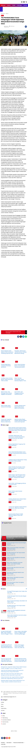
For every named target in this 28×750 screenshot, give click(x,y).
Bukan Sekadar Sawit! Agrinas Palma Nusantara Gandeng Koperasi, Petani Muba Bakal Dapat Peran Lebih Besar (7, 352)
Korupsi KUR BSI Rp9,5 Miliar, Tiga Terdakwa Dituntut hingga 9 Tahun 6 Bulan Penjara (7, 633)
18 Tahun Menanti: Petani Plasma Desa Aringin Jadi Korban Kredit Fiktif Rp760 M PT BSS (21, 660)
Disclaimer (9, 742)
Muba (2, 15)
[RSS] (9, 738)
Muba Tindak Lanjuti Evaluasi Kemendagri (6, 406)
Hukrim (3, 628)
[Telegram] (23, 337)
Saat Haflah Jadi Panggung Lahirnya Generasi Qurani (19, 393)
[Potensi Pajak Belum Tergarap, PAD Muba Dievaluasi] (7, 359)
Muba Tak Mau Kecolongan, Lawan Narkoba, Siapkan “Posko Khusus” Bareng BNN (20, 379)
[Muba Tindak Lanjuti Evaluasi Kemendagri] (7, 400)
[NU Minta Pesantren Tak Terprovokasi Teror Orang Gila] (3, 606)
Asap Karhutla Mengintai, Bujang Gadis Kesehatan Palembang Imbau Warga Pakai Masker (12, 671)
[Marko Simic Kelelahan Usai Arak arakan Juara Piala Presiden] (3, 616)
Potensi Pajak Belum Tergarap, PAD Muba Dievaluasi (6, 366)
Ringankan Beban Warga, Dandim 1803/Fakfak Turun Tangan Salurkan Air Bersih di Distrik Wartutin (13, 681)
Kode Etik (3, 744)
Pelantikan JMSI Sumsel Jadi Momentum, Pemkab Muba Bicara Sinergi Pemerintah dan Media (21, 352)
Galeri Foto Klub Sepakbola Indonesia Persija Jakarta (16, 558)
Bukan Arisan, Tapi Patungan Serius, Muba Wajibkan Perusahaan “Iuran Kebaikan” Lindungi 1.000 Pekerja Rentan (7, 393)
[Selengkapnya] (26, 588)
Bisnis (2, 706)
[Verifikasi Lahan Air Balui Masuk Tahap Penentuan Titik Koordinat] (7, 373)
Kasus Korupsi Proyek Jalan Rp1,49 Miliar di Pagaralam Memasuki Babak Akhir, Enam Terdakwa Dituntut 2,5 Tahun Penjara (6, 660)
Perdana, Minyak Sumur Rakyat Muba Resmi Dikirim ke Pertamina (20, 407)
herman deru (5, 722)
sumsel (4, 724)
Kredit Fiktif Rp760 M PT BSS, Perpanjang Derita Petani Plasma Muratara (7, 646)
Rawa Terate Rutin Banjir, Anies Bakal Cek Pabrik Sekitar (15, 548)
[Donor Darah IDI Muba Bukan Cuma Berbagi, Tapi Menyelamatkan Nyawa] (21, 359)
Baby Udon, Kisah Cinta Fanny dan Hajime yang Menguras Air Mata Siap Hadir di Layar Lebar (11, 674)
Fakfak (2, 702)
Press (2, 704)
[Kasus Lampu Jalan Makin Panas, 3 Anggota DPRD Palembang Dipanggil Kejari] (21, 626)
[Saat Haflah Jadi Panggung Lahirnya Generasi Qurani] (21, 387)
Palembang (3, 708)
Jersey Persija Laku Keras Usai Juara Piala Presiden (15, 568)
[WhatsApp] (26, 337)
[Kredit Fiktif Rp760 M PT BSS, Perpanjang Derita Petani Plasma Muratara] (7, 640)
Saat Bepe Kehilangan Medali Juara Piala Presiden (15, 573)
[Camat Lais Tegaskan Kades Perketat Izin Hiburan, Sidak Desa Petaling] (7, 414)
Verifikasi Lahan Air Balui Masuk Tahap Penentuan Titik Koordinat (7, 379)
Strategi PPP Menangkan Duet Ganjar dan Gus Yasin (17, 592)
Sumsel (2, 710)
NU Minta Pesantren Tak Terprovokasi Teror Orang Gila (16, 553)
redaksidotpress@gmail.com (9, 696)
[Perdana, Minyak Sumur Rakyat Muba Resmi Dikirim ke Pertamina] (21, 400)
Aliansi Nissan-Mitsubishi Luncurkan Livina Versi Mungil (15, 578)
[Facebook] (18, 337)
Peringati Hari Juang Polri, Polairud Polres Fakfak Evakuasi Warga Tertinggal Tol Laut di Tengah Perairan (13, 667)
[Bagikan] (26, 27)
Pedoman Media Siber (18, 742)
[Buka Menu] (24, 2)
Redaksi (3, 742)
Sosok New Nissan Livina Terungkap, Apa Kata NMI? (15, 583)
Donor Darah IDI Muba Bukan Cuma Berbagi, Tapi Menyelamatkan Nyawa (20, 366)
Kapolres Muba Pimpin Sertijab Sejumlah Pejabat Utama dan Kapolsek (21, 420)
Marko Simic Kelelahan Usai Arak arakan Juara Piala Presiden (14, 563)
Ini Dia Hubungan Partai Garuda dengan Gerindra (16, 543)
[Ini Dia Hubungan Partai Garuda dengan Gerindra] (3, 597)
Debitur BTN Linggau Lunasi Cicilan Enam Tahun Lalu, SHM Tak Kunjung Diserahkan (19, 646)
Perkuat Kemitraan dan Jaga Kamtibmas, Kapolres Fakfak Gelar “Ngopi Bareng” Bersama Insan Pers (12, 677)
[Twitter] (21, 337)
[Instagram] (7, 738)
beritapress (6, 26)
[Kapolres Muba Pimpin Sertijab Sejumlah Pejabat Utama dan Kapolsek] (21, 414)
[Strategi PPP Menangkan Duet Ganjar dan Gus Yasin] (3, 592)
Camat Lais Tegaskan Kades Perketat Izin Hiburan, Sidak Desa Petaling (6, 421)
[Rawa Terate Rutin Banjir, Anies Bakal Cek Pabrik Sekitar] (3, 602)
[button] (22, 2)
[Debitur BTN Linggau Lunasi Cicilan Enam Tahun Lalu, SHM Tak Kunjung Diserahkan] (21, 640)
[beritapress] (8, 2)
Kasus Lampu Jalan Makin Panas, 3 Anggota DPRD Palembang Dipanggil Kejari (21, 633)
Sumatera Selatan (6, 720)
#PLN (3, 715)
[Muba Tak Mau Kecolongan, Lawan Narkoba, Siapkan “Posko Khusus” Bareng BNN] (21, 373)
